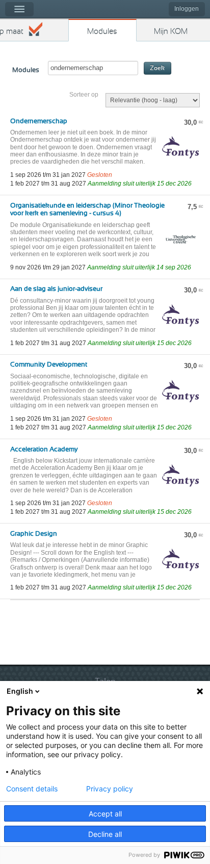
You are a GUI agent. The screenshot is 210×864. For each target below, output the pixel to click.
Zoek (157, 68)
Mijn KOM (171, 31)
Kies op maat (11, 31)
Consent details (32, 789)
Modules (102, 31)
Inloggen (186, 9)
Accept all (105, 813)
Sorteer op (83, 95)
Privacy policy (109, 789)
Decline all (105, 834)
